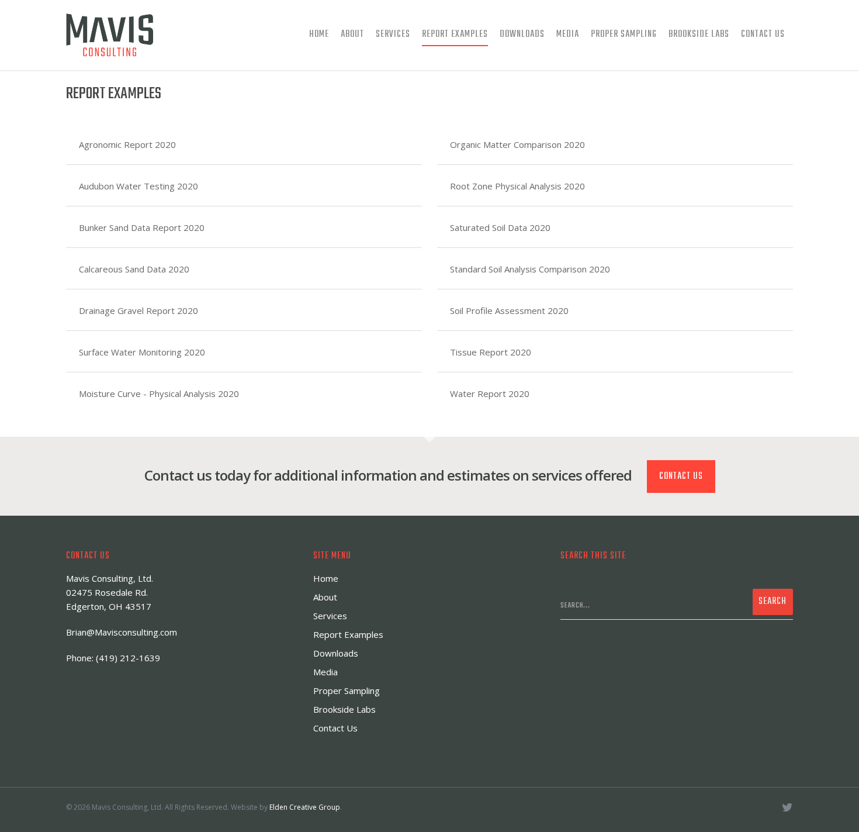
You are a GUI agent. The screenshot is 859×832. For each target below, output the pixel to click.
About (352, 34)
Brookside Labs (699, 34)
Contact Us (763, 34)
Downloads (522, 34)
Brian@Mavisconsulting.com (121, 632)
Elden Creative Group (304, 807)
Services (393, 34)
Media (567, 34)
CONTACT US (681, 476)
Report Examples (455, 34)
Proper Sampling (624, 34)
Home (319, 34)
